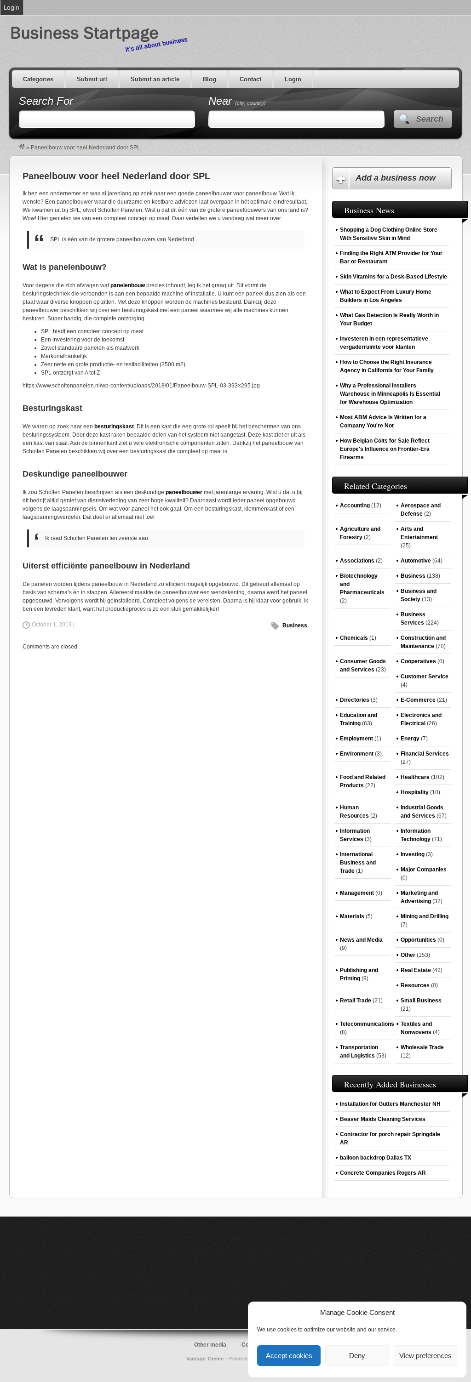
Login (293, 79)
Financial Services (425, 754)
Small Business (421, 1000)
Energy (410, 738)
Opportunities (418, 940)
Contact (250, 79)
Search (429, 119)
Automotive (416, 560)
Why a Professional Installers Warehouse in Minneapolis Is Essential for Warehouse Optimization (390, 393)
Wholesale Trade (422, 1047)
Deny (357, 1355)
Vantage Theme (205, 1358)
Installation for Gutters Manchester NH (390, 1104)
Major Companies (424, 869)
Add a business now (396, 177)
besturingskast (114, 426)
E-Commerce (418, 700)
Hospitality (415, 792)
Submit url (92, 79)
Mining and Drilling (424, 916)
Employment (356, 738)
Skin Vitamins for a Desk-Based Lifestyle (393, 276)
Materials (352, 916)
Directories (354, 700)
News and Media (361, 940)
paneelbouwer (184, 492)
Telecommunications (367, 1024)
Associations (357, 560)
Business (294, 625)
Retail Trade (355, 1000)
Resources (415, 985)
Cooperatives (418, 661)
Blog (209, 79)
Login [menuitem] (11, 7)
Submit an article (155, 79)
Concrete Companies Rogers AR (383, 1173)
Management (357, 893)
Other (408, 955)
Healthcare (415, 777)
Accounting (355, 505)
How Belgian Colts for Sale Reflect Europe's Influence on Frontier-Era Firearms (385, 449)
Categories (38, 79)
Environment (356, 754)
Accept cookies (289, 1355)
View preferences (425, 1355)
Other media (210, 1345)
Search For (46, 101)
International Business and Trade (358, 862)
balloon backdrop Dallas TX (375, 1158)
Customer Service (424, 676)
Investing (413, 854)
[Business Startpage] (21, 147)
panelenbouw (127, 285)
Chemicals (354, 638)
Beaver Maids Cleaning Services (382, 1119)
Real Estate (416, 970)
